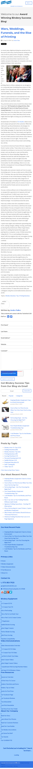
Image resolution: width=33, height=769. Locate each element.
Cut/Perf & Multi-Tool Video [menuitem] (9, 656)
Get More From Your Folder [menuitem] (9, 709)
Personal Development (12, 458)
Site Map (16, 766)
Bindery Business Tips (12, 296)
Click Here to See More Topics (10, 470)
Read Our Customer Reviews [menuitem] (9, 722)
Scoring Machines (11, 456)
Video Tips (8, 466)
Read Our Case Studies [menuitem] (8, 726)
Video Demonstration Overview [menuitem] (10, 645)
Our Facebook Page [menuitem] (7, 694)
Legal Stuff (3, 766)
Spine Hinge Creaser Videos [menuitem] (9, 663)
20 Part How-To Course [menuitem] (8, 680)
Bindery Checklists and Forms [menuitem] (10, 684)
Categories (19, 396)
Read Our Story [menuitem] (5, 715)
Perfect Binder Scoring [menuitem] (8, 631)
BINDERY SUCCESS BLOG (17, 6)
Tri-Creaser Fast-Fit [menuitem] (7, 607)
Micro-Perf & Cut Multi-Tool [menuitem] (9, 614)
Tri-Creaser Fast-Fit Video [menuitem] (9, 652)
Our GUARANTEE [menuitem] (6, 740)
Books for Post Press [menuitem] (7, 691)
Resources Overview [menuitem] (7, 677)
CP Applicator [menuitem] (5, 621)
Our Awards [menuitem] (4, 737)
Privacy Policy (9, 766)
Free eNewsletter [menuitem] (6, 702)
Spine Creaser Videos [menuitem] (7, 659)
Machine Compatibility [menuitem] (8, 638)
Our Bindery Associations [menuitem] (8, 730)
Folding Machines (11, 449)
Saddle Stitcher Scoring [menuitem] (8, 624)
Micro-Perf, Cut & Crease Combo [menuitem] (11, 617)
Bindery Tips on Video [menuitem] (7, 687)
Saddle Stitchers (10, 460)
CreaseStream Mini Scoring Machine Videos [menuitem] (14, 666)
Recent (4, 396)
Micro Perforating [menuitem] (6, 610)
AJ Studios (21, 121)
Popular (11, 396)
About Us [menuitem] (4, 573)
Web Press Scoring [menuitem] (6, 635)
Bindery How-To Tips (12, 447)
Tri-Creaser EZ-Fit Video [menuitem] (8, 649)
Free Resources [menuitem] (6, 570)
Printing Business (24, 296)
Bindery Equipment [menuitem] (7, 564)
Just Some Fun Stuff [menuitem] (7, 733)
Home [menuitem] (3, 561)
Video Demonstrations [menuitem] (8, 567)
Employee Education (11, 462)
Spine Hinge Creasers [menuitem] (7, 628)
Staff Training (9, 464)
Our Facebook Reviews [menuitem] (8, 698)
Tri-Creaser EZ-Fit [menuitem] (6, 603)
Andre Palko (17, 40)
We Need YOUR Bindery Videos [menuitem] (10, 670)
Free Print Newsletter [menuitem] (7, 705)
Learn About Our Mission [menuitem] (8, 719)
